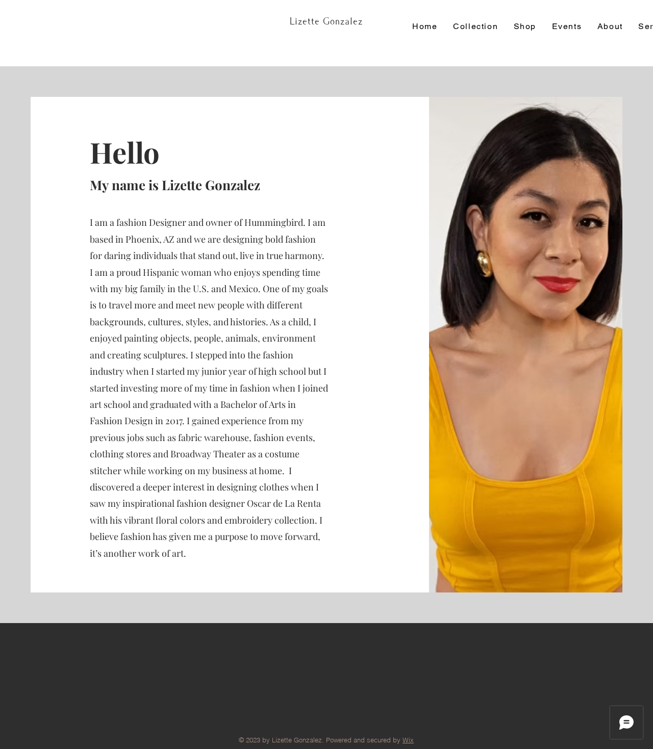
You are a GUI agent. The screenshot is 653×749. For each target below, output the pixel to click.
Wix (408, 740)
